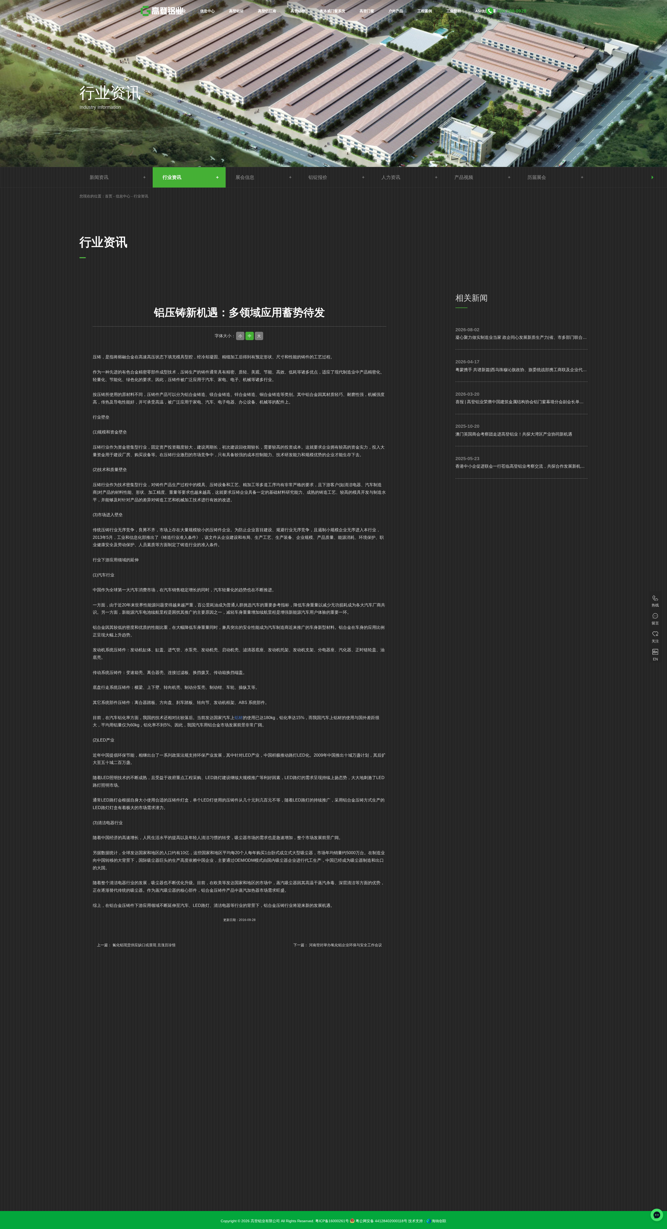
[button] (652, 177)
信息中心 (123, 196)
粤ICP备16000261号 (332, 1221)
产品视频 (463, 177)
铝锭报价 (317, 177)
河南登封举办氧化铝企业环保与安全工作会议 (345, 945)
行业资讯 (172, 177)
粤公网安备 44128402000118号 (381, 1221)
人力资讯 (390, 177)
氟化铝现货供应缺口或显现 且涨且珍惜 (144, 945)
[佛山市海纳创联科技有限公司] (429, 1221)
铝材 (238, 717)
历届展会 (536, 177)
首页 (108, 196)
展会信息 (245, 177)
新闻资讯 (99, 177)
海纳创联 (439, 1221)
